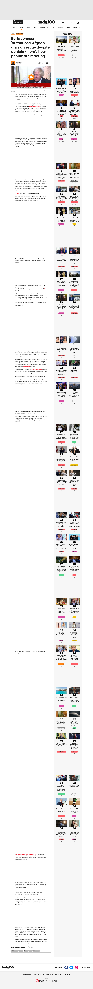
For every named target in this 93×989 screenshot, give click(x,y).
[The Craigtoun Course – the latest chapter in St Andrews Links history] (61, 559)
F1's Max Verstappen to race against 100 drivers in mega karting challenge (61, 788)
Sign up (17, 193)
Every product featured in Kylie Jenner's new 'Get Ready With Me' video (74, 833)
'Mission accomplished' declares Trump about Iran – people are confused (74, 746)
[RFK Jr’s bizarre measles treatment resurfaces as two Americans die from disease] (61, 736)
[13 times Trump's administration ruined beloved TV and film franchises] (74, 515)
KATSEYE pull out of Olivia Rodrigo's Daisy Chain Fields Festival (61, 90)
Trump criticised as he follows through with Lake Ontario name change (61, 372)
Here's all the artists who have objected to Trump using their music (74, 90)
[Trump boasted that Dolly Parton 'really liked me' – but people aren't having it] (74, 189)
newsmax (61, 551)
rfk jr (61, 116)
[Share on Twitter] (48, 63)
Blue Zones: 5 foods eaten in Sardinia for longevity (61, 699)
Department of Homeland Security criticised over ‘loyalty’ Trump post (61, 176)
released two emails (34, 106)
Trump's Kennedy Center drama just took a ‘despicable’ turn (61, 198)
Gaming (28, 27)
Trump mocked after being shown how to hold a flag (74, 372)
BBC (45, 289)
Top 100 (15, 27)
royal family (61, 664)
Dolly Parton (74, 488)
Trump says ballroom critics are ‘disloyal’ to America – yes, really (74, 658)
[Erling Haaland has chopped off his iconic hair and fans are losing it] (61, 912)
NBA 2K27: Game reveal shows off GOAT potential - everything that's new (74, 700)
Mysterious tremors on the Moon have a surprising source (74, 723)
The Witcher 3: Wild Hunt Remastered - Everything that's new (74, 787)
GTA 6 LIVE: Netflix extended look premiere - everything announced (74, 49)
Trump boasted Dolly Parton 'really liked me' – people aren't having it (74, 198)
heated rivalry (61, 617)
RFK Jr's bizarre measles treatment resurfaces (61, 744)
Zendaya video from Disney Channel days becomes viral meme (74, 634)
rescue (26, 950)
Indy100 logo (47, 22)
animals (21, 950)
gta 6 (74, 55)
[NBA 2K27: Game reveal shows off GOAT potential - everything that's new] (74, 690)
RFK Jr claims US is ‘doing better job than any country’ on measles (61, 112)
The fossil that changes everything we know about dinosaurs (74, 922)
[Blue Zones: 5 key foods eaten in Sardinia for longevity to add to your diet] (61, 690)
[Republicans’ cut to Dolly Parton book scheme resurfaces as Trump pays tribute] (74, 473)
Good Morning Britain (36, 369)
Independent (26, 366)
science (74, 928)
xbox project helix (74, 180)
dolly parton (74, 139)
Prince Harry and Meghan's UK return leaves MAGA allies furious (61, 657)
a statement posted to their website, (26, 854)
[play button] (31, 77)
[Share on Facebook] (46, 63)
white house (61, 55)
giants (74, 441)
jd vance (61, 839)
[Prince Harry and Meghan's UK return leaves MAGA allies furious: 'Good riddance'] (61, 648)
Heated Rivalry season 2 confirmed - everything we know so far (61, 611)
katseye (61, 94)
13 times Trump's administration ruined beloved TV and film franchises (74, 524)
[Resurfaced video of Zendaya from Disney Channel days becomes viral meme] (74, 624)
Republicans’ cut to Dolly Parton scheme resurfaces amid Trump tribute (74, 483)
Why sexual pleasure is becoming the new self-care (61, 634)
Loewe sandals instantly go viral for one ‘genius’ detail (74, 810)
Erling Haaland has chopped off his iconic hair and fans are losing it (61, 921)
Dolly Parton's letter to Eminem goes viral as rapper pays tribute (74, 134)
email (30, 950)
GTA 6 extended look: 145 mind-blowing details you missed (74, 394)
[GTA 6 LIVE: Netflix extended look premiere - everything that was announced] (74, 39)
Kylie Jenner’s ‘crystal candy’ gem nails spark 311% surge (61, 133)
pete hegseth (61, 529)
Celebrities (60, 27)
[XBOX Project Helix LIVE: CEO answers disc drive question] (74, 166)
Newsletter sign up (70, 22)
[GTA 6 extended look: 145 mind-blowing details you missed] (74, 385)
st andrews (61, 575)
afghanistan (15, 950)
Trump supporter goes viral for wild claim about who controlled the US (74, 219)
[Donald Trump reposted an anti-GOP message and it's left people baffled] (61, 449)
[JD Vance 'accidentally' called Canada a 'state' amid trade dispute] (61, 823)
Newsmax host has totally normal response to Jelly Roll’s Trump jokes (61, 546)
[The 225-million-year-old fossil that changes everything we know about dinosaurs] (74, 912)
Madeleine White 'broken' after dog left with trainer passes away (74, 458)
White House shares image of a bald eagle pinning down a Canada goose (61, 49)
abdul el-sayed (61, 441)
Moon (74, 728)
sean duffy (74, 904)
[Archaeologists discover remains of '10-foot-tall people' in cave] (74, 427)
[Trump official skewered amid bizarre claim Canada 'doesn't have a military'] (74, 889)
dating (61, 640)
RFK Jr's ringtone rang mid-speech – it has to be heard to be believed (74, 610)
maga (74, 223)
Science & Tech (44, 27)
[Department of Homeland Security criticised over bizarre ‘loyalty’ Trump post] (61, 166)
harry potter (61, 904)
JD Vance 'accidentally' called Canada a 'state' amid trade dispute (61, 833)
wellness (61, 706)
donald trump (74, 116)
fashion (74, 815)
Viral (53, 27)
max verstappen (61, 793)
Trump (35, 27)
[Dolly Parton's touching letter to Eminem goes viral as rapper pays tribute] (74, 124)
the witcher (74, 793)
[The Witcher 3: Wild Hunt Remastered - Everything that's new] (74, 778)
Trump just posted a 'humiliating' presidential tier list (61, 260)
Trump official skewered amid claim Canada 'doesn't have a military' (74, 899)
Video (68, 27)
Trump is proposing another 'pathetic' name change (61, 810)
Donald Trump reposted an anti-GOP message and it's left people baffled (61, 459)
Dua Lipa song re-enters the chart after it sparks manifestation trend (61, 395)
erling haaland (61, 928)
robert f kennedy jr (61, 751)
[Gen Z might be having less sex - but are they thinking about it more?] (61, 624)
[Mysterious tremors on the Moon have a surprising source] (74, 713)
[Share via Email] (50, 63)
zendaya (74, 640)
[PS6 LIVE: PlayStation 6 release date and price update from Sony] (74, 339)
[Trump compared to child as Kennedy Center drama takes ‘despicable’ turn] (61, 189)
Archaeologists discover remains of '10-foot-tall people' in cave (74, 436)
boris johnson (19, 33)
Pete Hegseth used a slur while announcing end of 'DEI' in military (61, 524)
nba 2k (74, 706)
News (21, 27)
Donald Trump (74, 94)
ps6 (74, 355)
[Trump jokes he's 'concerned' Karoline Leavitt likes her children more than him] (74, 103)
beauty (61, 139)
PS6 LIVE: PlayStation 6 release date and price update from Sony (74, 349)
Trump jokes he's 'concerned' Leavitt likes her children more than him (74, 112)
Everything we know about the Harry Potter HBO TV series (61, 898)
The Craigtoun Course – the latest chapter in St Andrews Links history (61, 569)
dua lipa (61, 401)
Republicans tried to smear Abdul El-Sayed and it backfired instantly (61, 436)
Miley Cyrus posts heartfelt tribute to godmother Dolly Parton (61, 219)
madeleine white (74, 465)
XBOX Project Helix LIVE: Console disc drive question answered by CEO (74, 175)
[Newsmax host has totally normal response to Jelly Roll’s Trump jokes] (61, 537)
